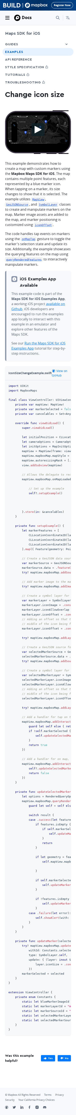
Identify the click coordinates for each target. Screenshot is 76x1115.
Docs (27, 17)
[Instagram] (39, 1108)
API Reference (18, 59)
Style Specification (32, 67)
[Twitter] (16, 1108)
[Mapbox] (17, 17)
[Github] (9, 1108)
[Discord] (47, 1108)
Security (10, 1100)
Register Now (62, 5)
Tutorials (23, 74)
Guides (11, 44)
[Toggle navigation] (7, 18)
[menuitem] (68, 18)
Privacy (59, 1095)
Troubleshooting (31, 82)
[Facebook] (31, 1108)
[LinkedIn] (24, 1108)
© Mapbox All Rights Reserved (22, 1095)
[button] (68, 18)
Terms (48, 1095)
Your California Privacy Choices (36, 1100)
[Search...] (57, 18)
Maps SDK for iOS (22, 33)
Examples (14, 52)
